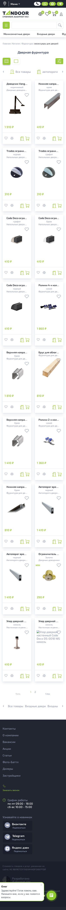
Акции (7, 748)
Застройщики (11, 775)
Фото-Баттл (10, 762)
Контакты (9, 728)
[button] (60, 72)
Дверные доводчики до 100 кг (17, 90)
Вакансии (9, 741)
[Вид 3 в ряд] (6, 61)
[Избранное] (27, 95)
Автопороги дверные (49, 493)
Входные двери (35, 706)
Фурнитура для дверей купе (49, 90)
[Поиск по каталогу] (59, 25)
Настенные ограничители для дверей (17, 627)
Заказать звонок (11, 790)
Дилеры (8, 768)
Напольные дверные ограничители (17, 157)
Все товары (23, 71)
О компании (10, 735)
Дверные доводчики (49, 560)
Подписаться (19, 827)
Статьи (7, 755)
